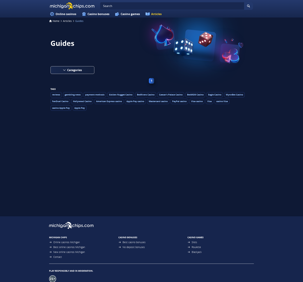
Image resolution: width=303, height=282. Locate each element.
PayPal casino (179, 101)
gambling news (73, 94)
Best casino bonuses (134, 242)
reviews (56, 94)
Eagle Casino (214, 94)
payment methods (95, 94)
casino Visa (222, 101)
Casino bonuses (98, 14)
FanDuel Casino (60, 101)
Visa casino (197, 101)
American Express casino (109, 101)
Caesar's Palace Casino (171, 94)
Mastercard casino (158, 101)
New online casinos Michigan (69, 252)
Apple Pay (79, 107)
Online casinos (66, 14)
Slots (194, 242)
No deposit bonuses (134, 247)
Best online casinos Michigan (69, 247)
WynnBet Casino (234, 94)
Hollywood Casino (82, 101)
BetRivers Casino (145, 94)
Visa (209, 101)
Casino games (130, 14)
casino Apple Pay (61, 107)
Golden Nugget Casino (120, 94)
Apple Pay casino (135, 101)
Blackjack (197, 252)
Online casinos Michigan (66, 242)
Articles (156, 14)
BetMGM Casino (195, 94)
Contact (57, 257)
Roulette (196, 247)
